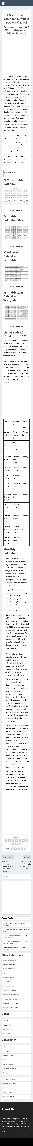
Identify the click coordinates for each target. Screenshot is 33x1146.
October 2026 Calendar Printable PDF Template (14, 924)
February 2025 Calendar (10, 1083)
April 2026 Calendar (9, 973)
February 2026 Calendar (10, 964)
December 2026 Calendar (10, 1008)
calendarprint (17, 27)
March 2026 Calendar (9, 969)
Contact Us (6, 1025)
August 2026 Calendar (9, 990)
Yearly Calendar (7, 1073)
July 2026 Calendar (8, 986)
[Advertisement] (16, 57)
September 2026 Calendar (10, 995)
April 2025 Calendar (9, 1092)
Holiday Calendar (8, 1055)
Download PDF (16, 210)
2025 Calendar (16, 30)
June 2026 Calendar (9, 982)
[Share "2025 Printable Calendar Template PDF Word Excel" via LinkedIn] (23, 840)
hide (14, 173)
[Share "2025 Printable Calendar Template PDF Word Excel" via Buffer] (27, 840)
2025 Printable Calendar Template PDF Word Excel (16, 930)
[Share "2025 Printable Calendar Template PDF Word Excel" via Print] (20, 844)
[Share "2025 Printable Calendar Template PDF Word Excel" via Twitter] (9, 840)
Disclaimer (6, 1029)
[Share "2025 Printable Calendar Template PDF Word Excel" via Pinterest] (20, 840)
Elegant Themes (16, 1141)
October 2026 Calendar (10, 999)
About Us (6, 1021)
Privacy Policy (7, 1034)
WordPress (16, 1143)
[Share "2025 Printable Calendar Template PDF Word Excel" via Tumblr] (16, 840)
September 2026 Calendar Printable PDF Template (15, 948)
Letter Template (8, 1060)
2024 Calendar (7, 1047)
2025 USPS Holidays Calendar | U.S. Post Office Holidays (15, 936)
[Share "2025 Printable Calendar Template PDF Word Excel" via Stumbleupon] (13, 844)
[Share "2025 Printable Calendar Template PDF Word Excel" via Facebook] (6, 840)
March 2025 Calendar (9, 1088)
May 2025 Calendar (8, 1096)
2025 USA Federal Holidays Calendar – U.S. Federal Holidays (15, 942)
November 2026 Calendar (10, 1003)
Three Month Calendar (9, 1068)
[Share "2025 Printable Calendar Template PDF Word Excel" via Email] (16, 844)
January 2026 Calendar (9, 960)
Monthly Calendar (8, 1064)
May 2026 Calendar (8, 977)
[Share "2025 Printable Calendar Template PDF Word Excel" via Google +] (13, 840)
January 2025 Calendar (9, 1079)
